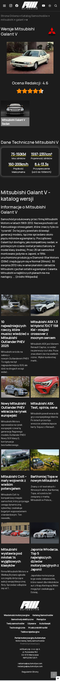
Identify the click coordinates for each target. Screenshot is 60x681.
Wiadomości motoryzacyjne (16, 615)
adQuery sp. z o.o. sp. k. (30, 649)
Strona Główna (10, 16)
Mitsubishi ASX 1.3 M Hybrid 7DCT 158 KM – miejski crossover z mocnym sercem (44, 330)
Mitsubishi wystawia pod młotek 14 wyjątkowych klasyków (11, 557)
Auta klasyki (44, 623)
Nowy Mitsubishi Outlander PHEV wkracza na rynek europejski (14, 409)
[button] (4, 5)
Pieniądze (41, 619)
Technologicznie (17, 627)
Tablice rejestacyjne (30, 631)
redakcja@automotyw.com (30, 666)
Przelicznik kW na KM (37, 627)
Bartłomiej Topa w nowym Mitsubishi (44, 478)
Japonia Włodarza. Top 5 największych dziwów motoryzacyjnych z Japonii (45, 559)
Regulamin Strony (30, 671)
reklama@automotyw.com (30, 663)
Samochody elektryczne (22, 619)
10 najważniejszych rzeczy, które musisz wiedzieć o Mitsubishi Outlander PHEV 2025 (15, 334)
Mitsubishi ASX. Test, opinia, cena (44, 405)
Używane (32, 623)
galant (20, 19)
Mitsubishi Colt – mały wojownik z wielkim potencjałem (14, 482)
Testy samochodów (15, 623)
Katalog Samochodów (34, 16)
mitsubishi (7, 19)
